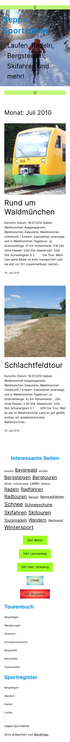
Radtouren (15, 496)
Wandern (37, 520)
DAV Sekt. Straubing (35, 567)
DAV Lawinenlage (35, 553)
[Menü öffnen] (35, 7)
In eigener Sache (20, 483)
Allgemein (8, 471)
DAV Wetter (35, 540)
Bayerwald (26, 470)
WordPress (41, 734)
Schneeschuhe (38, 504)
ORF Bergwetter (35, 594)
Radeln (11, 489)
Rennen (33, 497)
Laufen (34, 483)
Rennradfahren (52, 497)
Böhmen (7, 483)
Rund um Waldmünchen (29, 207)
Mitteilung (45, 483)
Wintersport (19, 527)
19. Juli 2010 (11, 272)
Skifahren (15, 512)
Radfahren (32, 489)
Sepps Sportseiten (16, 726)
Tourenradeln (15, 520)
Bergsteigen (17, 477)
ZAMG (35, 580)
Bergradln (43, 471)
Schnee (13, 504)
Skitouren (39, 512)
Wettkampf (55, 520)
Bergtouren (44, 477)
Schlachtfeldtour (33, 365)
